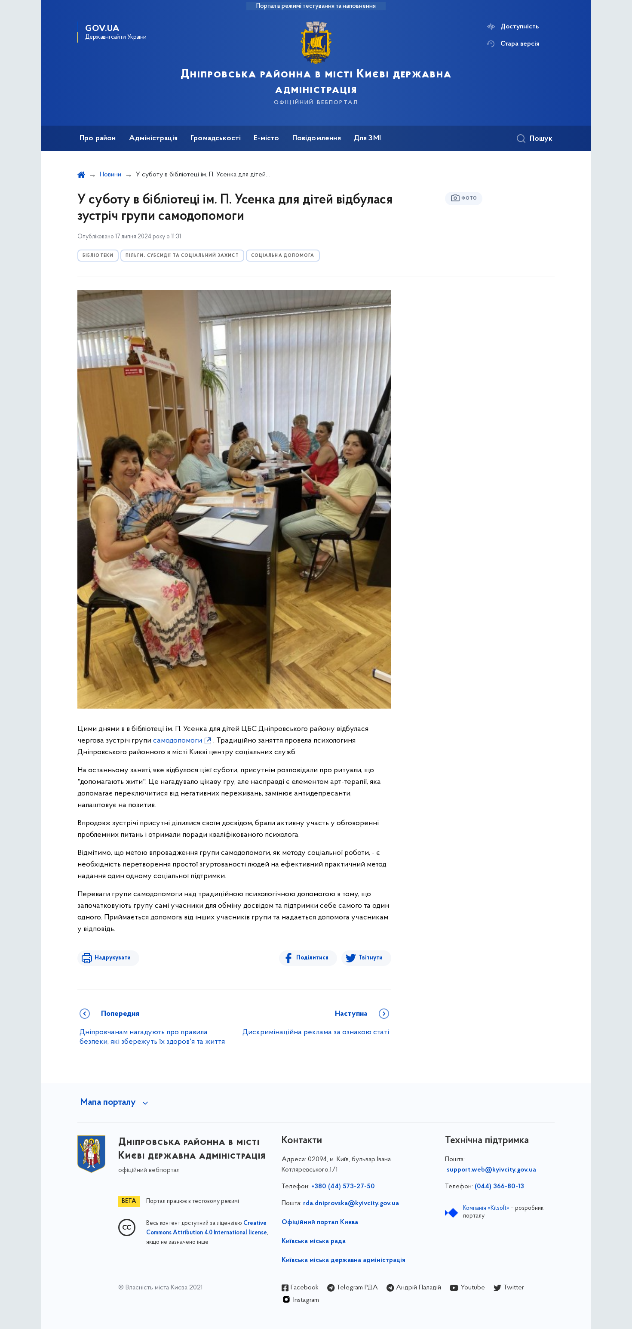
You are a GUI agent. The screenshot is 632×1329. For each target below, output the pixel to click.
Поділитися (312, 958)
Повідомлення (316, 138)
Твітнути (371, 958)
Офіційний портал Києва (320, 1222)
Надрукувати (113, 958)
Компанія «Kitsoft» (486, 1208)
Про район (98, 138)
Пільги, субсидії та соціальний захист (182, 255)
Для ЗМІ (367, 138)
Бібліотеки (98, 255)
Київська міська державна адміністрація (343, 1260)
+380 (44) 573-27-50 (343, 1186)
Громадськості (215, 138)
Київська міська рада (314, 1241)
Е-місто (266, 138)
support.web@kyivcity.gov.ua (491, 1169)
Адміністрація (153, 138)
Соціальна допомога (283, 255)
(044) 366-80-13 (499, 1186)
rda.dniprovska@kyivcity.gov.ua (351, 1203)
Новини (110, 174)
